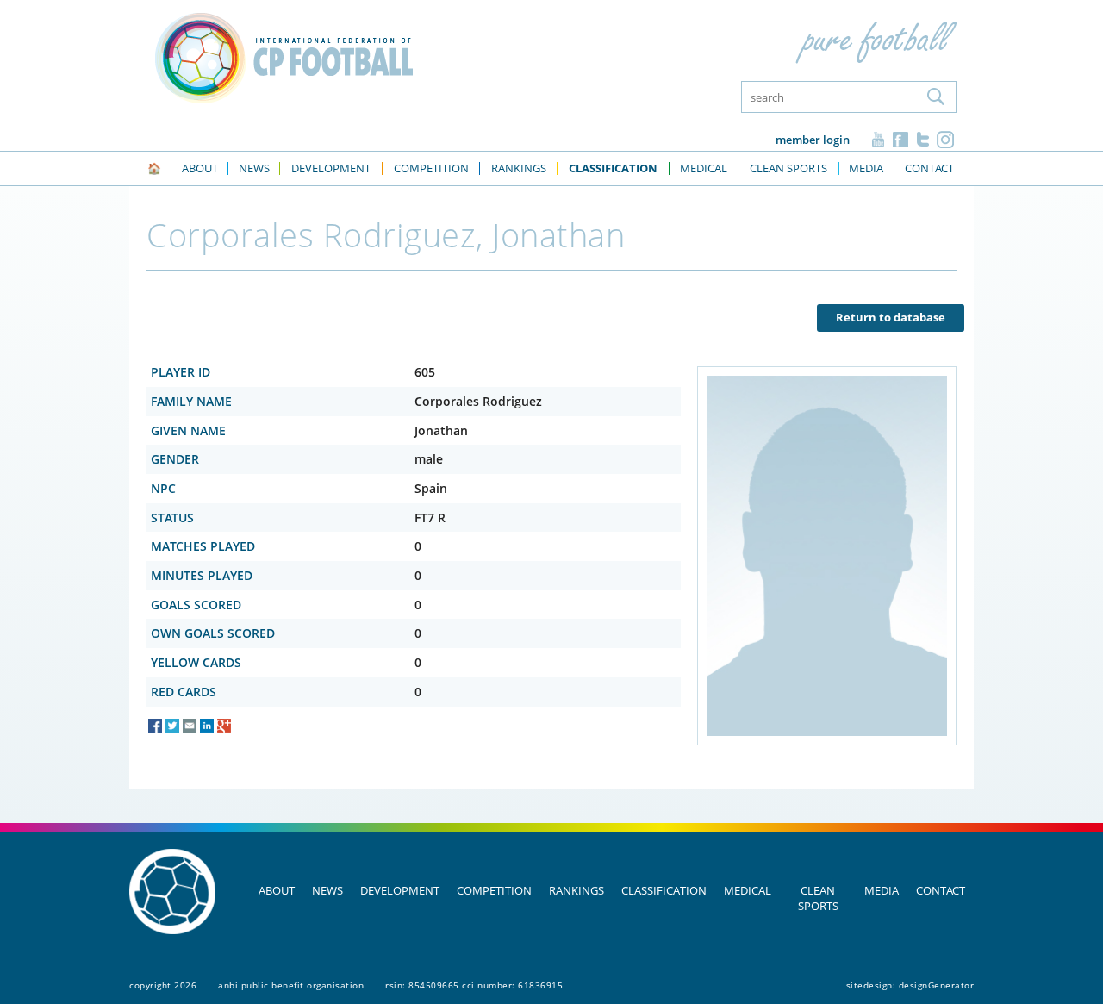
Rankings (576, 890)
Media (881, 890)
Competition (494, 890)
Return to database (890, 317)
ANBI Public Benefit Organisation (291, 985)
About (277, 890)
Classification (664, 890)
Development (399, 890)
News (327, 890)
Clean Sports (818, 898)
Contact (940, 890)
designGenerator (937, 985)
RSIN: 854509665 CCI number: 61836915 (474, 985)
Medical (747, 890)
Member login (813, 140)
